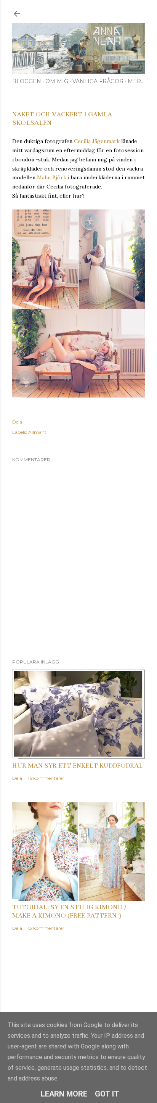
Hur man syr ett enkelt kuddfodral (77, 766)
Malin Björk (51, 177)
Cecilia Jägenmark (97, 141)
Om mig (56, 81)
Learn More (64, 1093)
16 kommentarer (46, 778)
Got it (107, 1093)
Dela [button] (17, 422)
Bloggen (26, 81)
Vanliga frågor (97, 81)
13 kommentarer (46, 928)
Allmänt (37, 432)
